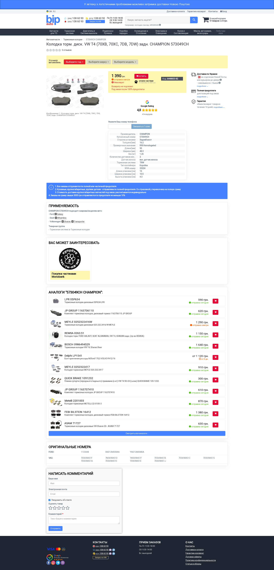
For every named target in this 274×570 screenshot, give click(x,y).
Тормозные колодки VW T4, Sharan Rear (83, 347)
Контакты (213, 11)
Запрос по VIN (95, 22)
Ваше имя (53, 478)
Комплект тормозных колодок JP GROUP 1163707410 (90, 392)
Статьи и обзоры (193, 564)
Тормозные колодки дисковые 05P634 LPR (85, 302)
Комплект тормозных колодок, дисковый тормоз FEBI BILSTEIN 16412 (97, 415)
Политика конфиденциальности (201, 560)
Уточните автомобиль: (55, 61)
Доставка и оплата (176, 11)
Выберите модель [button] (124, 61)
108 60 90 (75, 18)
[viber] (63, 563)
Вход (224, 11)
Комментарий (56, 514)
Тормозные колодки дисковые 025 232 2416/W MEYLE (90, 325)
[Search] (194, 20)
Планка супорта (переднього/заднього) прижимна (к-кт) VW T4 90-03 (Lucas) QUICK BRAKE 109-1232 (112, 381)
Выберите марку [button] (98, 61)
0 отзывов (66, 50)
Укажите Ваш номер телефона (122, 122)
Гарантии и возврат (195, 553)
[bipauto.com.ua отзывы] (57, 557)
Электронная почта (58, 489)
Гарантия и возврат (196, 11)
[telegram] (58, 563)
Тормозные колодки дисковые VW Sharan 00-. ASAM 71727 (92, 426)
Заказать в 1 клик (141, 126)
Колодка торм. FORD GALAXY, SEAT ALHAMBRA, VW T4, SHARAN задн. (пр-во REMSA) (104, 336)
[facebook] (48, 563)
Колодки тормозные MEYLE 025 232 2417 (84, 370)
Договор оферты (194, 557)
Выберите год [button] (74, 61)
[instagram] (53, 563)
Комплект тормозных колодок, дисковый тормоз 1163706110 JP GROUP (98, 313)
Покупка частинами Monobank (64, 275)
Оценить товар (56, 504)
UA (50, 11)
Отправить (55, 528)
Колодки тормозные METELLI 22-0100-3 (83, 403)
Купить (142, 76)
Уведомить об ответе (61, 500)
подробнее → (202, 86)
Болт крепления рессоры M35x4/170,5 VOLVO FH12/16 (90, 358)
